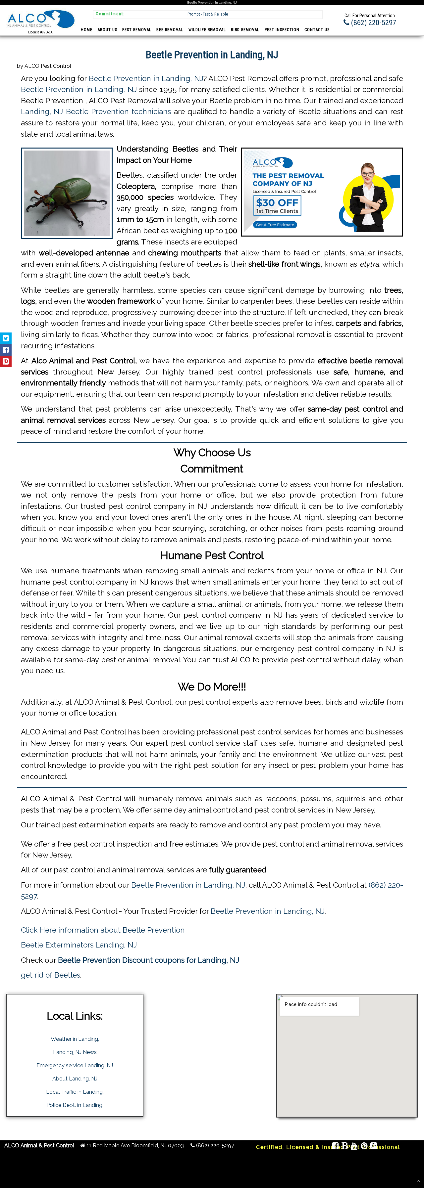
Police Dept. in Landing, (74, 1105)
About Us (107, 29)
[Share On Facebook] (6, 350)
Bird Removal (245, 29)
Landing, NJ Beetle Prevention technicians (96, 111)
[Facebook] (335, 1147)
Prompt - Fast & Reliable (207, 14)
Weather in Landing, (75, 1039)
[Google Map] (374, 1147)
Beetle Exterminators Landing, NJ (79, 945)
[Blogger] (345, 1147)
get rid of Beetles (50, 975)
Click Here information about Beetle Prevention (103, 930)
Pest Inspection (282, 29)
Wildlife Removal (207, 29)
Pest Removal (136, 29)
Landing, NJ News (75, 1052)
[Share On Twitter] (6, 338)
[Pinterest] (364, 1147)
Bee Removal (169, 29)
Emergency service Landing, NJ (74, 1065)
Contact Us (317, 29)
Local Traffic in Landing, (75, 1092)
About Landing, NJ (74, 1079)
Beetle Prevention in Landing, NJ (146, 78)
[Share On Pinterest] (6, 361)
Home (86, 29)
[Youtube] (354, 1147)
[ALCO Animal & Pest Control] (40, 29)
